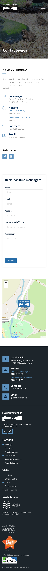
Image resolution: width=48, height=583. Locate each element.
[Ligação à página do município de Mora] (8, 529)
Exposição (9, 445)
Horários (8, 475)
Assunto (8, 211)
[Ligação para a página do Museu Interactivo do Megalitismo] (11, 505)
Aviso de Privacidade (13, 459)
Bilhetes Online (11, 479)
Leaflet (43, 337)
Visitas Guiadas (11, 490)
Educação (9, 448)
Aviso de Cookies (11, 463)
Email (7, 199)
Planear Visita (10, 486)
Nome (7, 188)
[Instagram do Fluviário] (10, 431)
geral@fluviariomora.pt (18, 137)
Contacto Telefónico (14, 222)
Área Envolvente (11, 452)
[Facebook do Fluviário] (4, 431)
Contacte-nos (10, 456)
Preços (8, 483)
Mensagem (10, 234)
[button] (24, 304)
